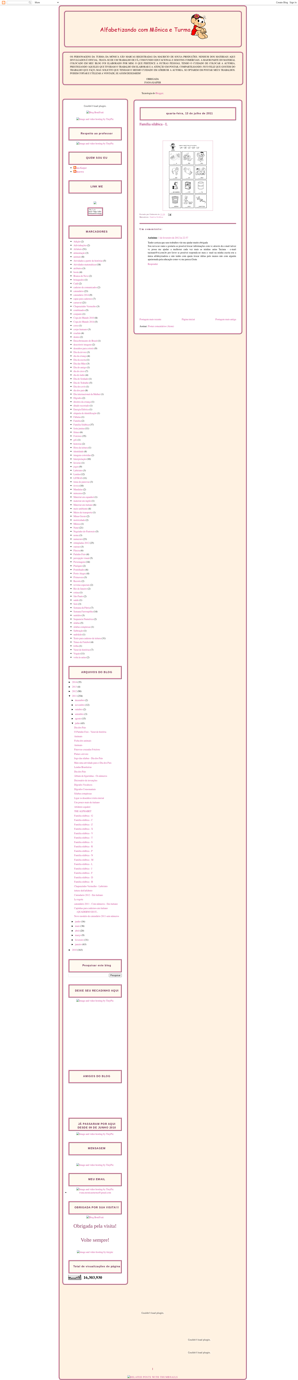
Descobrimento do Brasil (85, 340)
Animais (78, 736)
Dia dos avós (79, 386)
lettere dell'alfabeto (83, 890)
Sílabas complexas (83, 793)
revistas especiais (81, 584)
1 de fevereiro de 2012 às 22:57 (173, 237)
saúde (76, 600)
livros (76, 485)
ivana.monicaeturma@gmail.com (95, 1192)
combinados (79, 310)
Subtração (78, 630)
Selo (75, 603)
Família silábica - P (83, 851)
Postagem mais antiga (225, 319)
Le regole (78, 899)
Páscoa (76, 550)
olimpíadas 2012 (81, 542)
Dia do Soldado (80, 378)
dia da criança (80, 356)
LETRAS (77, 478)
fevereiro (79, 939)
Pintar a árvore (81, 754)
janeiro (78, 944)
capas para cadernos (82, 298)
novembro (80, 704)
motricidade (79, 520)
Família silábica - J (83, 868)
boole (76, 272)
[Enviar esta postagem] (169, 214)
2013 (74, 686)
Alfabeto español (82, 806)
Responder (153, 264)
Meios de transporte (82, 512)
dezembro (80, 700)
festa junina (79, 428)
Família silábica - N (83, 855)
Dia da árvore (79, 352)
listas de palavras (81, 481)
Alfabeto (77, 249)
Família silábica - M (83, 859)
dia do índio (79, 375)
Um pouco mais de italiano (87, 802)
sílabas (76, 622)
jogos (76, 466)
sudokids (77, 634)
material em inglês (82, 500)
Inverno (77, 462)
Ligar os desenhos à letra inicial (89, 798)
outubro (79, 709)
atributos (77, 268)
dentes (76, 337)
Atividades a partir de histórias (88, 260)
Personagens (79, 561)
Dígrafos (77, 398)
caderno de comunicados (85, 287)
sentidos (77, 615)
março (78, 935)
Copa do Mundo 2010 (83, 317)
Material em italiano (83, 504)
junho (78, 921)
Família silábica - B (83, 881)
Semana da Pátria (81, 607)
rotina (76, 592)
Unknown (79, 171)
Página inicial (188, 319)
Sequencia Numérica (83, 619)
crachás (77, 333)
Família (77, 420)
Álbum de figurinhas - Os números (90, 775)
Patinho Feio (79, 554)
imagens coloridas (82, 455)
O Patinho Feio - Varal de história (90, 731)
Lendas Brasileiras (83, 767)
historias (77, 443)
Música (76, 523)
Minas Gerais (79, 516)
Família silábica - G (83, 815)
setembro (79, 714)
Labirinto (77, 470)
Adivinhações (80, 245)
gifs (75, 439)
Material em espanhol (83, 497)
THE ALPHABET (82, 811)
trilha (76, 645)
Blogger (159, 93)
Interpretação (79, 459)
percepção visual (81, 558)
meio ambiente (80, 508)
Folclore (77, 436)
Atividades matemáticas (84, 264)
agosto (78, 718)
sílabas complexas (82, 626)
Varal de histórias (81, 649)
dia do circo (79, 371)
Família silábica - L (154, 124)
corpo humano (80, 329)
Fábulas (77, 417)
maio (77, 926)
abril (77, 930)
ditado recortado (81, 405)
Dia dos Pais (80, 727)
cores (75, 325)
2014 (74, 682)
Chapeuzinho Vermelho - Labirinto (91, 886)
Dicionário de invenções (85, 780)
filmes (76, 432)
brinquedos (78, 279)
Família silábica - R (83, 846)
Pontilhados (79, 569)
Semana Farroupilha (83, 611)
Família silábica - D (83, 877)
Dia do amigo (79, 367)
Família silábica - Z (83, 824)
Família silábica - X (83, 828)
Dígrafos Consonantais (85, 789)
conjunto (77, 314)
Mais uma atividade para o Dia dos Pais (92, 762)
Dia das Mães (79, 363)
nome (76, 535)
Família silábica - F (83, 872)
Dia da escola (79, 359)
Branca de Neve (80, 275)
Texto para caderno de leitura (87, 638)
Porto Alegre (79, 573)
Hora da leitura (80, 447)
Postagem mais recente (150, 319)
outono (76, 546)
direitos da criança (82, 401)
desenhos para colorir (83, 348)
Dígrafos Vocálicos (83, 784)
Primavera (78, 577)
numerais (77, 539)
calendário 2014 (81, 295)
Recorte (77, 581)
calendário (78, 291)
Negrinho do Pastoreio (84, 531)
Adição (76, 241)
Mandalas (78, 489)
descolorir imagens (82, 344)
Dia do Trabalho (81, 382)
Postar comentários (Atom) (161, 326)
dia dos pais (79, 390)
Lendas (76, 474)
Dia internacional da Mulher (86, 394)
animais (77, 256)
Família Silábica (156, 217)
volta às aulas (79, 657)
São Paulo (78, 596)
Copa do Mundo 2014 (83, 321)
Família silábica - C (83, 820)
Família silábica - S (83, 842)
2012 (74, 691)
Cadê (75, 283)
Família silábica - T (83, 837)
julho (78, 723)
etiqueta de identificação (85, 413)
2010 (74, 949)
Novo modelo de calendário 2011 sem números (96, 916)
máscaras (77, 493)
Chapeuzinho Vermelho (84, 306)
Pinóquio (77, 565)
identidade (78, 451)
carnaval (77, 302)
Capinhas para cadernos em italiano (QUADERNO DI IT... (91, 909)
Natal (76, 527)
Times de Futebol (81, 642)
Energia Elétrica (81, 409)
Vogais (76, 653)
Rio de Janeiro (80, 588)
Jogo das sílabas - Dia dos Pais (88, 758)
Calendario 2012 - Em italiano (88, 895)
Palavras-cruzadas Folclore (87, 749)
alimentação (79, 252)
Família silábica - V (83, 833)
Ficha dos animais (82, 740)
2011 (74, 695)
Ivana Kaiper (80, 167)
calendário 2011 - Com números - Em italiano (96, 903)
